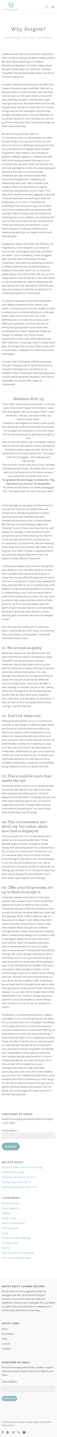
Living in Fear (9, 1218)
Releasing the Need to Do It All (18, 1177)
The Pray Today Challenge (16, 1238)
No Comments (45, 37)
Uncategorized (10, 1243)
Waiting (6, 1248)
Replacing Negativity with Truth (19, 1187)
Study (5, 1233)
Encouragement (10, 1208)
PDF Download (10, 1228)
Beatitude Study (10, 1203)
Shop (4, 1329)
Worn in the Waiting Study (16, 1257)
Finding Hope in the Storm (16, 1182)
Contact (6, 1343)
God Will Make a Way (13, 1172)
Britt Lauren (14, 37)
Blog (4, 1338)
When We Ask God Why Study (18, 1252)
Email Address (9, 1130)
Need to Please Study (13, 1223)
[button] (52, 6)
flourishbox (8, 1333)
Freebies (6, 1213)
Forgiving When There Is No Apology (22, 1167)
